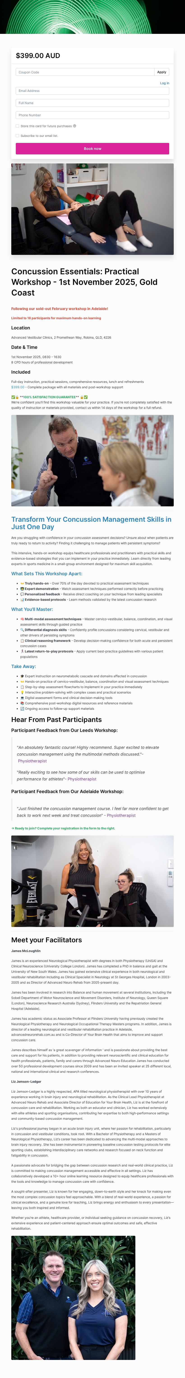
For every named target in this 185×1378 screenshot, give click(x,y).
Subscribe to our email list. (39, 135)
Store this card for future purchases (48, 126)
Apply (161, 72)
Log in (164, 83)
